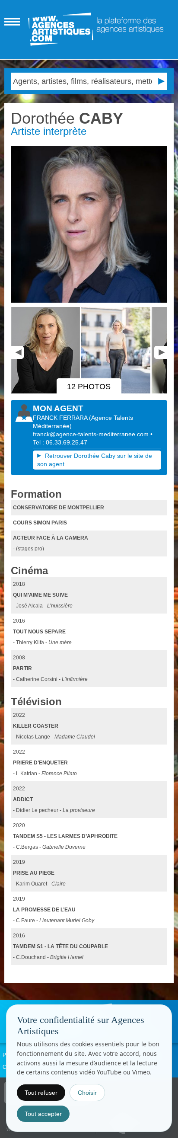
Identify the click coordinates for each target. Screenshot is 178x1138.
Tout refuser (41, 1092)
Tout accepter (43, 1113)
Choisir (87, 1092)
